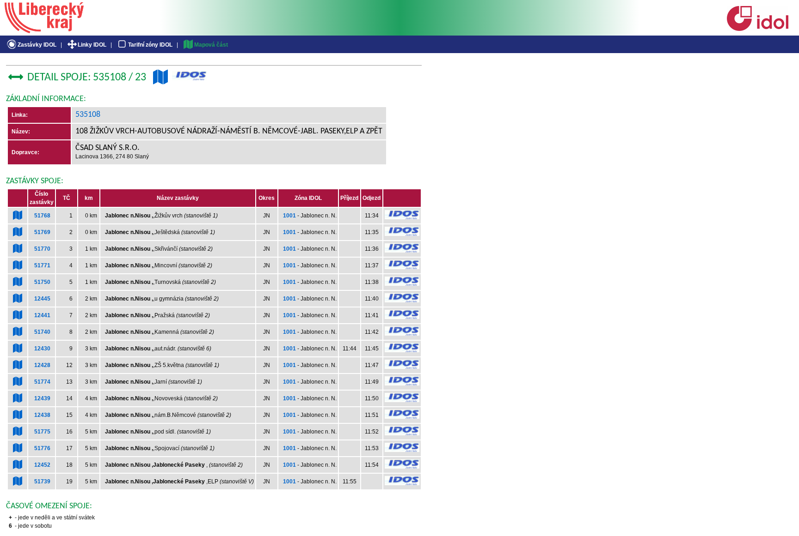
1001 (289, 215)
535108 (87, 114)
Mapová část (211, 45)
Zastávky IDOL (37, 45)
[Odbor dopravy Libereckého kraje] (44, 30)
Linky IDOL (92, 45)
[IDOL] (757, 29)
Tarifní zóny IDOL (150, 45)
